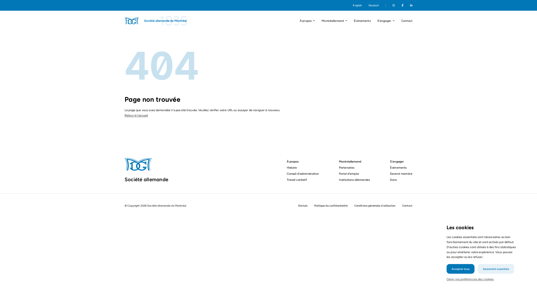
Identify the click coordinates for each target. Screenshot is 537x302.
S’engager (397, 161)
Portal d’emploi (349, 173)
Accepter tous (461, 268)
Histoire (292, 167)
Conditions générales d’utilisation (374, 205)
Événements (362, 20)
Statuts (303, 205)
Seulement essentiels (496, 268)
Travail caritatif (297, 179)
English (357, 5)
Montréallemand (350, 161)
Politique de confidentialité (331, 205)
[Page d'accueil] (156, 21)
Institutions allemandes (354, 179)
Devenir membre (401, 173)
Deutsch (374, 5)
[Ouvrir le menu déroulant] (314, 21)
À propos (293, 161)
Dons (394, 179)
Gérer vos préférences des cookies (470, 279)
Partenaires (347, 167)
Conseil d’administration (303, 173)
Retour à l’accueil (136, 115)
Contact (406, 20)
